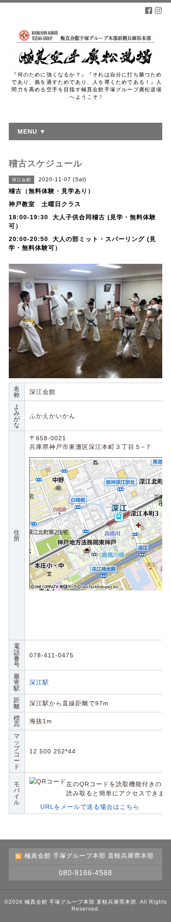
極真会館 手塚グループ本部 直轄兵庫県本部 (80, 902)
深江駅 (39, 682)
